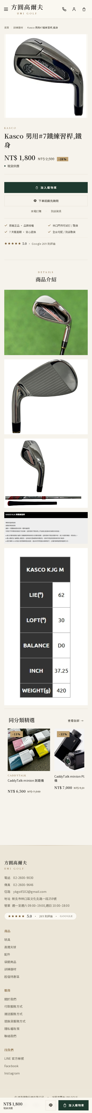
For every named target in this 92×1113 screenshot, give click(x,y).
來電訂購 (36, 211)
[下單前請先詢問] (51, 1105)
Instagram (12, 1073)
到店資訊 (56, 211)
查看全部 (75, 721)
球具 (7, 939)
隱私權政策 (11, 1028)
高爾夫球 (10, 947)
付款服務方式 (13, 1006)
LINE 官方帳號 (14, 1058)
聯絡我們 (10, 1036)
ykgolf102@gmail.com (29, 891)
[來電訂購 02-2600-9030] (64, 9)
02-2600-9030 (23, 877)
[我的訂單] (74, 9)
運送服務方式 (13, 1014)
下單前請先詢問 (48, 201)
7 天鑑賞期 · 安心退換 (22, 232)
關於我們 (10, 999)
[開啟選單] (6, 9)
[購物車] (84, 9)
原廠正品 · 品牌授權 (21, 225)
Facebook (11, 1066)
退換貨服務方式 (14, 1021)
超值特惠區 (11, 976)
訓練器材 (18, 27)
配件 (7, 954)
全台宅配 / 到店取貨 (64, 232)
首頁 (6, 27)
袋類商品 (10, 962)
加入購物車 (49, 187)
